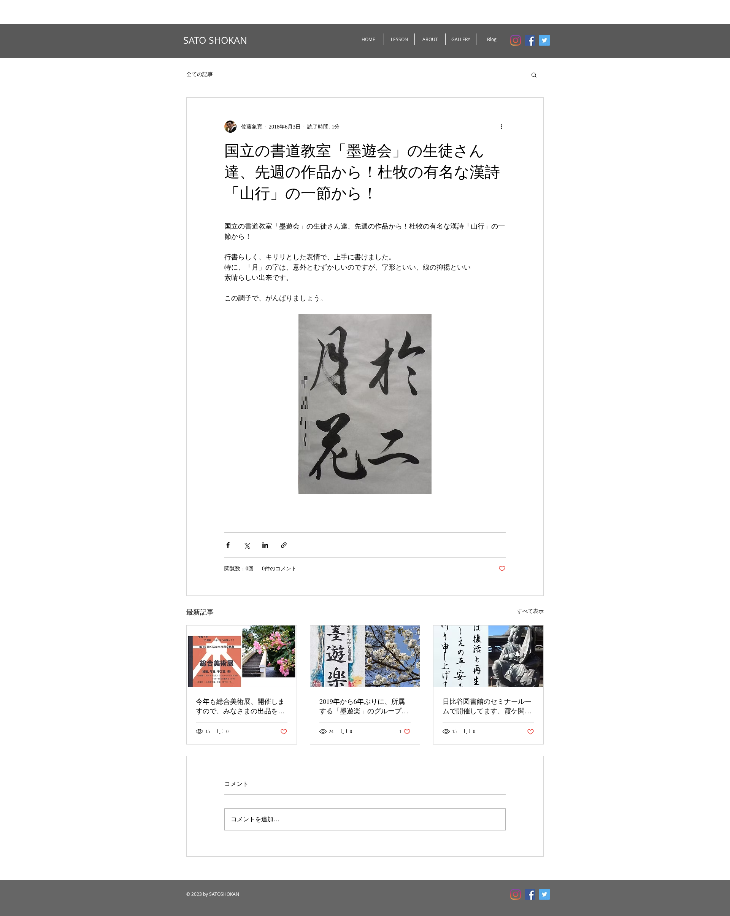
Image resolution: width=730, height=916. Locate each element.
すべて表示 (530, 611)
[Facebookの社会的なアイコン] (530, 40)
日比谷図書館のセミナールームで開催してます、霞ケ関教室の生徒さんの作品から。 (487, 706)
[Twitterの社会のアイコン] (544, 40)
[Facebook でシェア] (228, 545)
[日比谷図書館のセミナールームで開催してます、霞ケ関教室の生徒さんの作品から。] (488, 656)
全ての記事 (199, 74)
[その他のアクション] (501, 126)
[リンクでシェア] (283, 545)
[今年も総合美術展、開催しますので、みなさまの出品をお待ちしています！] (242, 656)
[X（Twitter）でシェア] (246, 545)
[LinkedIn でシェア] (265, 545)
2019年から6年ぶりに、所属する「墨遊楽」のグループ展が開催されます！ (363, 706)
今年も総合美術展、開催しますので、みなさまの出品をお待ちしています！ (240, 706)
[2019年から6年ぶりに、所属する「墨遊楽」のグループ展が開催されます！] (365, 656)
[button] (534, 74)
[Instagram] (515, 40)
